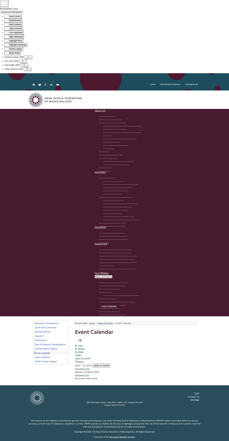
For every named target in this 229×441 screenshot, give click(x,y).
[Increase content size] (30, 57)
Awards (38, 336)
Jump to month (82, 358)
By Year (79, 345)
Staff (196, 393)
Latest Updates (42, 357)
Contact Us (193, 396)
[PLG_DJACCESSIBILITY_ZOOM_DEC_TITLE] (26, 57)
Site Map (194, 400)
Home (152, 84)
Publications (41, 340)
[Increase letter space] (29, 69)
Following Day (82, 375)
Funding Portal (191, 84)
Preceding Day (82, 369)
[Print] (80, 340)
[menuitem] (100, 110)
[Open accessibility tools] (4, 3)
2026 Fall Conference (45, 327)
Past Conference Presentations (50, 344)
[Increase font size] (25, 61)
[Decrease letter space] (25, 69)
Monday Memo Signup (46, 348)
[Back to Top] (224, 436)
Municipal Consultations (47, 323)
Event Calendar (42, 353)
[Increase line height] (26, 65)
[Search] (79, 361)
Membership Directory (170, 84)
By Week (79, 352)
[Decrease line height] (22, 65)
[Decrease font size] (21, 61)
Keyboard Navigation (11, 12)
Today (78, 355)
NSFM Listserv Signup (46, 361)
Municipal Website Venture (122, 437)
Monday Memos (43, 331)
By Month (80, 348)
